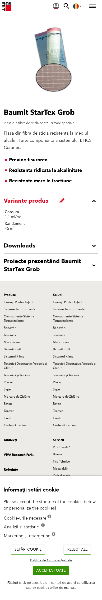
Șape (7, 389)
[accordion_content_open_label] (52, 245)
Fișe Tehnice (61, 461)
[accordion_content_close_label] (52, 201)
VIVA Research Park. (19, 455)
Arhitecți (10, 440)
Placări (8, 382)
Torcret (9, 411)
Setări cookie (28, 549)
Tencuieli (10, 335)
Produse (10, 295)
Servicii (58, 440)
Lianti (7, 418)
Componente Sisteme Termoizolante (19, 318)
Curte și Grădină (15, 425)
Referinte (11, 469)
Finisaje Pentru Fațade (19, 302)
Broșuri (58, 454)
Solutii (58, 295)
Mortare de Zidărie (17, 396)
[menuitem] (56, 6)
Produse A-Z (61, 447)
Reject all (77, 549)
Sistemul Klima (14, 356)
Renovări (10, 328)
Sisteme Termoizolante (19, 309)
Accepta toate (51, 570)
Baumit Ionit (12, 349)
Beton (8, 403)
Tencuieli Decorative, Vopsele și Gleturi (25, 366)
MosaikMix (60, 468)
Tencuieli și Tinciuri (17, 375)
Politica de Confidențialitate (51, 560)
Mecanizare (12, 342)
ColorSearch (61, 476)
